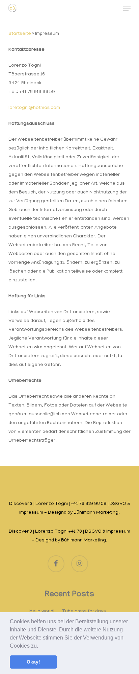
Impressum (31, 512)
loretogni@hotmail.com (34, 108)
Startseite (19, 34)
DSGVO (118, 504)
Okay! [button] (33, 662)
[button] (40, 646)
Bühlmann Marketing (96, 512)
